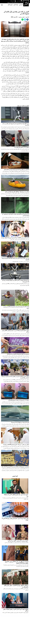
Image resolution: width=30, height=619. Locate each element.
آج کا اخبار (16, 5)
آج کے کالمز (10, 5)
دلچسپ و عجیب (21, 17)
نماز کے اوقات (12, 1)
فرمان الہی (18, 1)
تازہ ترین (21, 5)
